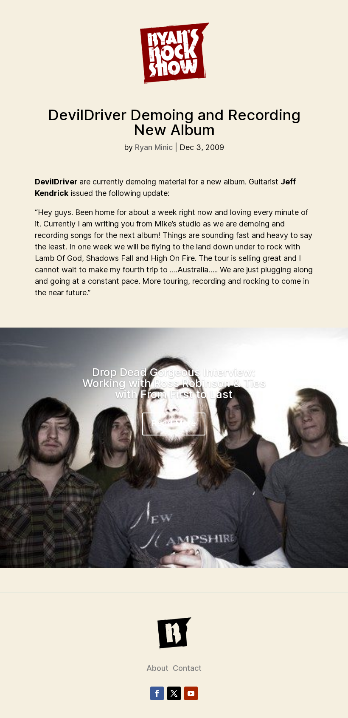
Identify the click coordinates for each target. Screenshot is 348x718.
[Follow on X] (174, 693)
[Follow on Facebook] (157, 693)
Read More (174, 423)
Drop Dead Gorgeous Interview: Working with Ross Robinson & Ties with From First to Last (174, 383)
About (157, 668)
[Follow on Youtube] (191, 693)
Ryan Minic (154, 147)
